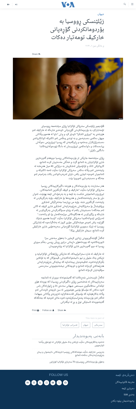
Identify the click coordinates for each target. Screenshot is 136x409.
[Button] (36, 54)
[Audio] (16, 4)
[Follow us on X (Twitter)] (59, 382)
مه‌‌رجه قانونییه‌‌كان (124, 382)
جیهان (100, 13)
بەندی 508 (129, 395)
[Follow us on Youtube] (52, 382)
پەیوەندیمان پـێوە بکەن (122, 401)
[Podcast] (34, 382)
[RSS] (40, 382)
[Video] (8, 4)
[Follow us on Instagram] (46, 382)
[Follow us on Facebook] (65, 382)
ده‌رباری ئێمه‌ (128, 388)
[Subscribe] (27, 382)
